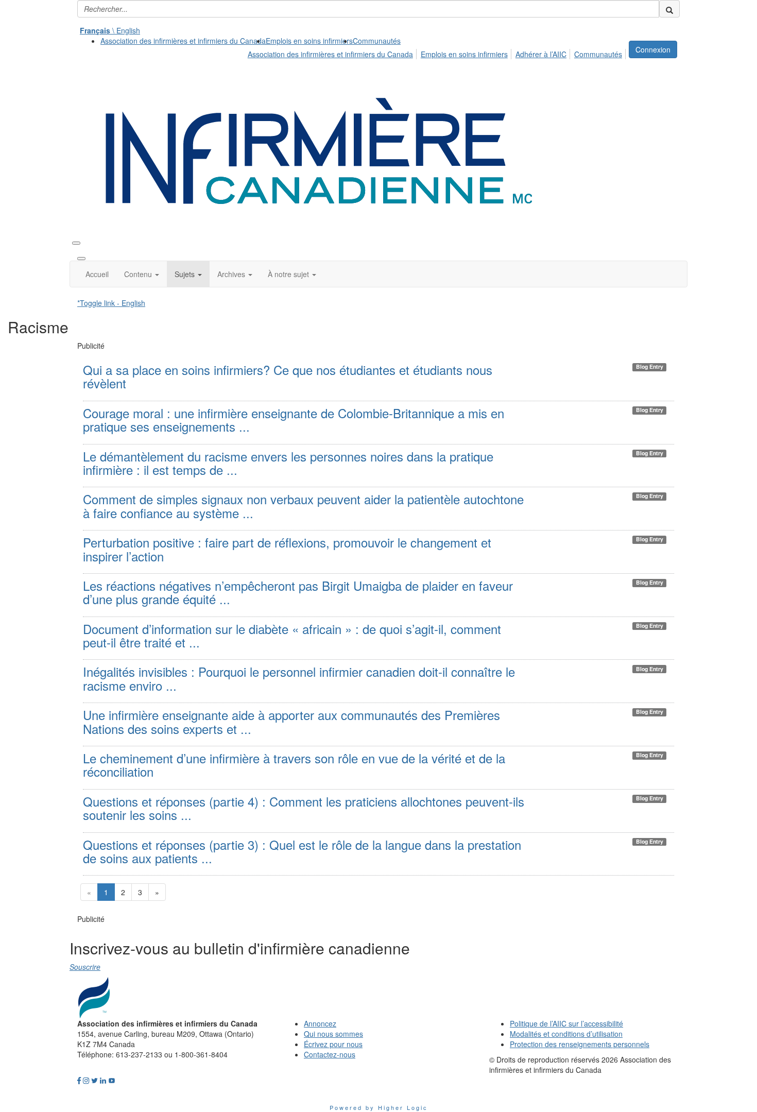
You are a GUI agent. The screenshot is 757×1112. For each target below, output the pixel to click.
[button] (141, 274)
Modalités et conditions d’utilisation (566, 1034)
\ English (110, 30)
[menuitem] (183, 41)
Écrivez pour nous (333, 1044)
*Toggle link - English (111, 303)
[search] (669, 9)
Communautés (377, 41)
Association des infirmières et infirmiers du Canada (183, 41)
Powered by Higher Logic (379, 1107)
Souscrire (85, 967)
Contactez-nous (329, 1054)
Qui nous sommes (333, 1034)
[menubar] (438, 52)
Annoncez (320, 1023)
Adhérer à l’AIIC (540, 54)
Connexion (652, 49)
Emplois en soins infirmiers (309, 41)
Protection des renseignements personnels (579, 1044)
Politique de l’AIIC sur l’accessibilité (566, 1023)
